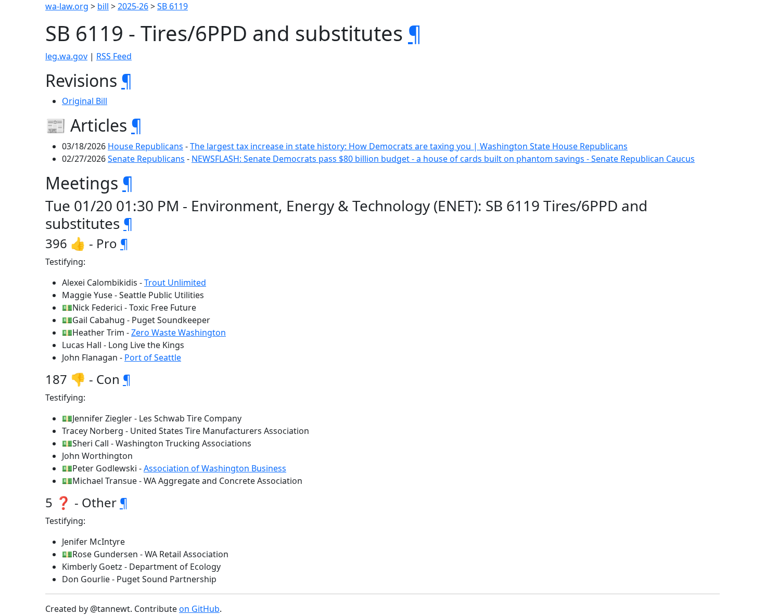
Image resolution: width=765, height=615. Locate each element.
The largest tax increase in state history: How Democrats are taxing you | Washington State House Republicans (409, 146)
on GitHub (199, 608)
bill (103, 6)
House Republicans (145, 146)
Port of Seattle (152, 357)
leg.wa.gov (66, 56)
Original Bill (84, 101)
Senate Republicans (146, 158)
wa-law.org (66, 6)
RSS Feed (114, 56)
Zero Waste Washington (178, 332)
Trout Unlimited (175, 282)
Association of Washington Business (215, 468)
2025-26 (133, 6)
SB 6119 (172, 6)
